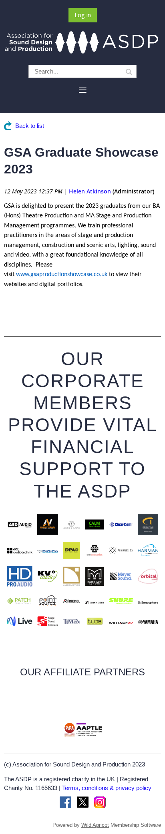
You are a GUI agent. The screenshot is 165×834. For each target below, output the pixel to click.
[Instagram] (100, 802)
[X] (83, 802)
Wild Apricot (95, 825)
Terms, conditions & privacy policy (106, 787)
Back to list (29, 125)
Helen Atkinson (90, 191)
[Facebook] (65, 802)
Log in (82, 15)
